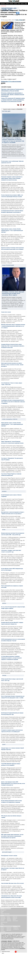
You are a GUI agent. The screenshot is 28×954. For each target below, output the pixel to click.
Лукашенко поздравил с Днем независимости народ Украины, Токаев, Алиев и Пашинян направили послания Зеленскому (11, 178)
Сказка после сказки (6, 312)
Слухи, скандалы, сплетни (9, 419)
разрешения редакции (14, 944)
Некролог (26, 3)
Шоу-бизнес (11, 3)
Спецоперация (2, 3)
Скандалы (7, 3)
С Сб (20, 20)
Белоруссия (16, 929)
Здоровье (15, 3)
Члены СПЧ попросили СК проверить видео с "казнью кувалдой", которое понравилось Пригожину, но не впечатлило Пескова (13, 100)
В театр (2, 920)
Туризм (4, 675)
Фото (2, 912)
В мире (2, 911)
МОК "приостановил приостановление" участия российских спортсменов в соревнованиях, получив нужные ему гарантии (12, 836)
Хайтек (4, 603)
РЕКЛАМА (10, 941)
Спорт (4, 744)
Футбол (2, 927)
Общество (15, 917)
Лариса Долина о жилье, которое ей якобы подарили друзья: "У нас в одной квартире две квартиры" (12, 230)
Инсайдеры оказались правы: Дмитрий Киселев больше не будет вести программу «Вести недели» (13, 293)
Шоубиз (4, 491)
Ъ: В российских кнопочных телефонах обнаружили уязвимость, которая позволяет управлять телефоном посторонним (11, 658)
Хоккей (2, 929)
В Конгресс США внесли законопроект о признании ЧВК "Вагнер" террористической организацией (12, 94)
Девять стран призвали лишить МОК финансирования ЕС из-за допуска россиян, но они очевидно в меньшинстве (13, 783)
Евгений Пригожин (7, 8)
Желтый (9, 919)
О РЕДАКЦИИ (4, 941)
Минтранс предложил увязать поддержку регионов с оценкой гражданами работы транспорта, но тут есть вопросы (13, 326)
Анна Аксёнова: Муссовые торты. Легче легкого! (12, 883)
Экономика (3, 918)
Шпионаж (22, 3)
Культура (3, 919)
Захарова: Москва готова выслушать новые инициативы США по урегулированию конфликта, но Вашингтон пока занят (12, 346)
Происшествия (4, 922)
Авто (2, 923)
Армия (19, 3)
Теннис (2, 930)
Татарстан (15, 927)
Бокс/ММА (3, 931)
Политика (3, 917)
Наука (3, 529)
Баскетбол (9, 927)
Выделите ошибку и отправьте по (12, 109)
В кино (8, 917)
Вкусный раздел (6, 852)
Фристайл (9, 930)
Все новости (3, 910)
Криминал (15, 918)
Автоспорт (9, 929)
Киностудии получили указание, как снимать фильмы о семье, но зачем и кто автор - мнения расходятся (12, 365)
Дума (15, 8)
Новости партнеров (5, 913)
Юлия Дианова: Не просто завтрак (9, 855)
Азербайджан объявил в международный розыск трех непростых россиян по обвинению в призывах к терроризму (13, 402)
